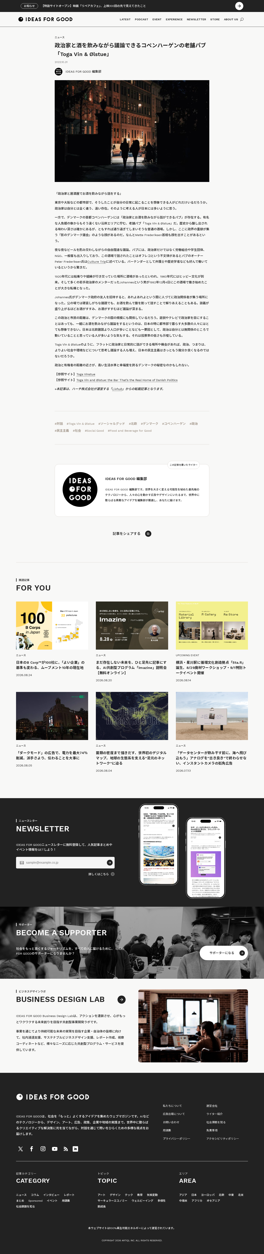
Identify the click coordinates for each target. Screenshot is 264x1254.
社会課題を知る (216, 1122)
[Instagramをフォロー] (43, 1149)
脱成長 (102, 1206)
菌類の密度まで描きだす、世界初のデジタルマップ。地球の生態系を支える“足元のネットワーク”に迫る (131, 758)
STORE (215, 19)
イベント (52, 1200)
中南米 (183, 1200)
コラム (35, 1195)
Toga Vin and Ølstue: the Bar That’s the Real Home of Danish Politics (127, 380)
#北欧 (133, 424)
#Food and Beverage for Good (130, 430)
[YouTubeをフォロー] (54, 1149)
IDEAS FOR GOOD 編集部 (83, 71)
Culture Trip (96, 261)
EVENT (157, 19)
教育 (140, 1195)
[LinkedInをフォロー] (75, 1149)
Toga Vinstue (85, 374)
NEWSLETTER (196, 19)
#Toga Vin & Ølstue (81, 424)
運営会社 (211, 1105)
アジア (183, 1195)
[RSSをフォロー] (66, 1149)
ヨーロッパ (208, 1195)
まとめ (20, 1200)
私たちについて (172, 1105)
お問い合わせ (171, 1122)
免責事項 (211, 1130)
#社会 (77, 430)
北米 (241, 1195)
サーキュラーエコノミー (112, 1200)
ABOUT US (231, 19)
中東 (231, 1195)
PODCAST (141, 19)
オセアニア (213, 1200)
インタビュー (51, 1195)
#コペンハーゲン (174, 424)
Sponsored (35, 1200)
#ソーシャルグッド (111, 424)
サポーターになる (221, 953)
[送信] (110, 863)
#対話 (59, 424)
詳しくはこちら (99, 874)
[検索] (242, 19)
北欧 (221, 1195)
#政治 (194, 424)
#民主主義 (62, 430)
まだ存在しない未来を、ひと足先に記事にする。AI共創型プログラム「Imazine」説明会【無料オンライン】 (131, 667)
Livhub (117, 389)
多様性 (162, 1200)
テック (129, 1195)
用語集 (167, 1130)
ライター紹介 (214, 1114)
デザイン (115, 1195)
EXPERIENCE (174, 19)
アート (102, 1195)
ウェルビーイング (142, 1200)
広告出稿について (174, 1114)
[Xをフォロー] (20, 1148)
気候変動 (152, 1195)
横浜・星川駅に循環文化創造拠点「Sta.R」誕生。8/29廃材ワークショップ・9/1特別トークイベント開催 (211, 667)
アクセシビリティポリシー (222, 1138)
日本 (194, 1195)
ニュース (60, 37)
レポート (69, 1195)
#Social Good (94, 430)
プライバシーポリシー (177, 1138)
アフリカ (197, 1200)
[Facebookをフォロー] (31, 1149)
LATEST (125, 19)
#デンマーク (149, 424)
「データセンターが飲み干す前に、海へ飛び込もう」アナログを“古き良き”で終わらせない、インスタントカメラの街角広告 (211, 758)
